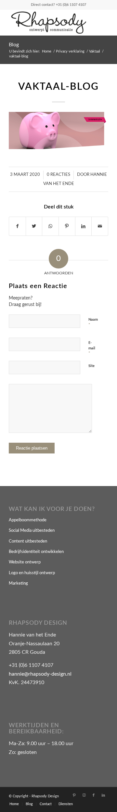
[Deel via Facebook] (17, 226)
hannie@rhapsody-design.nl (40, 674)
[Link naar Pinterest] (74, 795)
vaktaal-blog (58, 87)
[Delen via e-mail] (100, 226)
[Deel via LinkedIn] (83, 226)
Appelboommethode (27, 520)
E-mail (91, 348)
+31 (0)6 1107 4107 (71, 5)
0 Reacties (58, 175)
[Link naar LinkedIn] (103, 795)
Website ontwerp (25, 562)
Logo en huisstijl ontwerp (32, 573)
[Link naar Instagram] (84, 795)
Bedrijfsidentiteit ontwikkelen (36, 552)
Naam (93, 322)
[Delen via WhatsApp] (50, 226)
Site (91, 366)
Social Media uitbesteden (32, 531)
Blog (14, 44)
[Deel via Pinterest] (67, 226)
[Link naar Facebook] (93, 795)
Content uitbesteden (28, 541)
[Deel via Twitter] (34, 226)
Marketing (18, 583)
